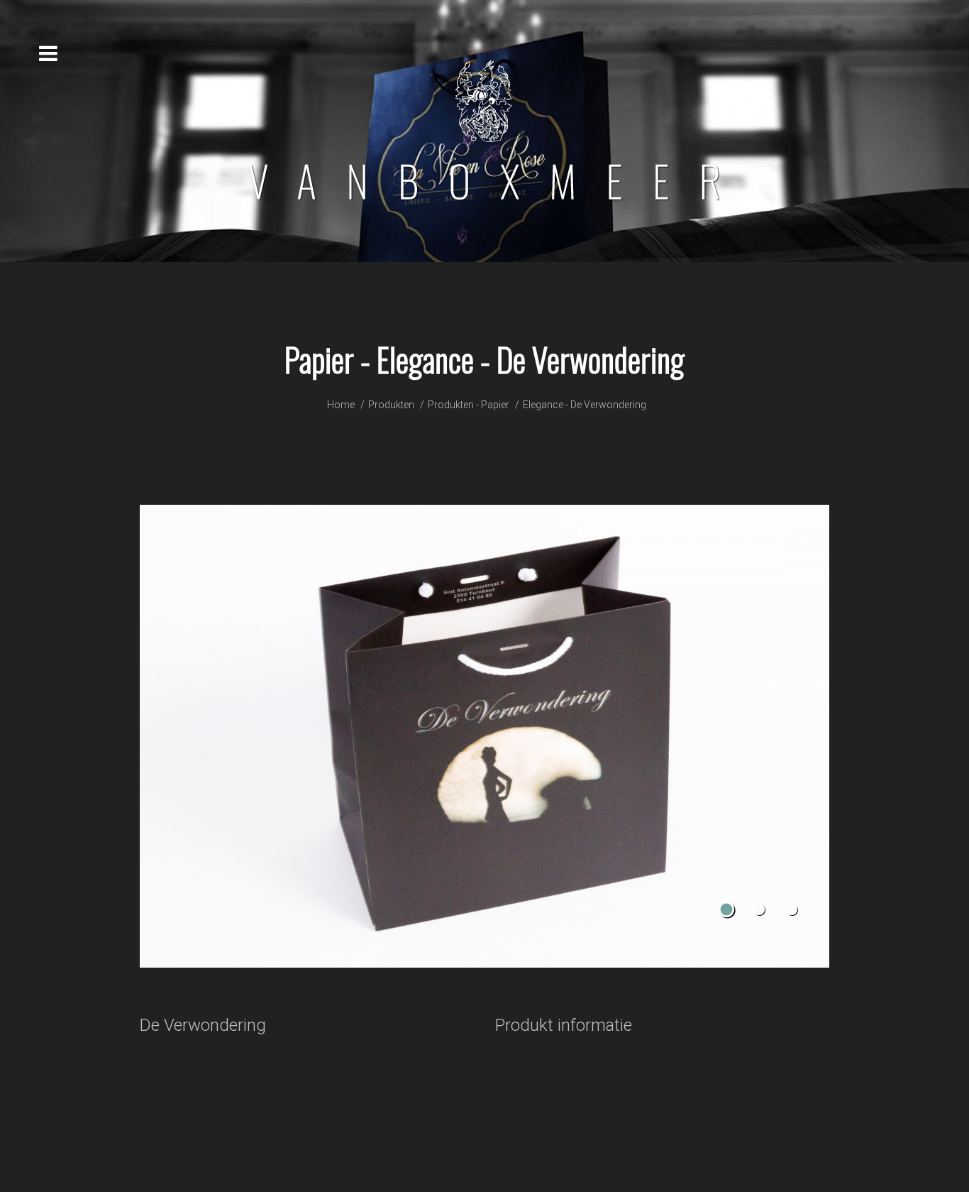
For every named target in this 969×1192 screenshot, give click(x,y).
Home (341, 404)
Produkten (391, 404)
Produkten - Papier (468, 404)
